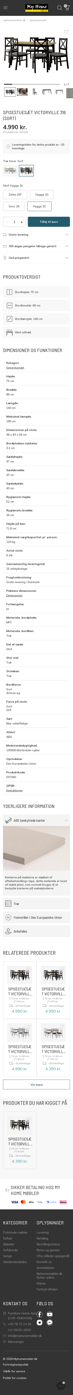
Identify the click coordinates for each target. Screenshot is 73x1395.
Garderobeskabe (15, 1262)
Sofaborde (10, 1250)
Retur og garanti (48, 1250)
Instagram (41, 1322)
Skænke (8, 1244)
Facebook (41, 1314)
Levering (42, 1232)
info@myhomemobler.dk (25, 1336)
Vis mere (37, 1085)
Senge (7, 1256)
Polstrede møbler (15, 1232)
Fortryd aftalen (47, 1289)
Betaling (42, 1238)
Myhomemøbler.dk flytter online (49, 1275)
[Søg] (60, 8)
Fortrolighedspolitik (15, 1364)
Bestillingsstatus (48, 1244)
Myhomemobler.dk (14, 20)
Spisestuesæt (38, 20)
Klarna (40, 1283)
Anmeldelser (45, 1268)
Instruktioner (14, 790)
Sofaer (7, 1238)
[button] (67, 7)
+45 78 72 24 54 (19, 1324)
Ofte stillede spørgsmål (52, 1256)
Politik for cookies (15, 1378)
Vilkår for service (14, 1371)
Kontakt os (44, 1262)
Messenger (16, 1342)
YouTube (52, 1314)
